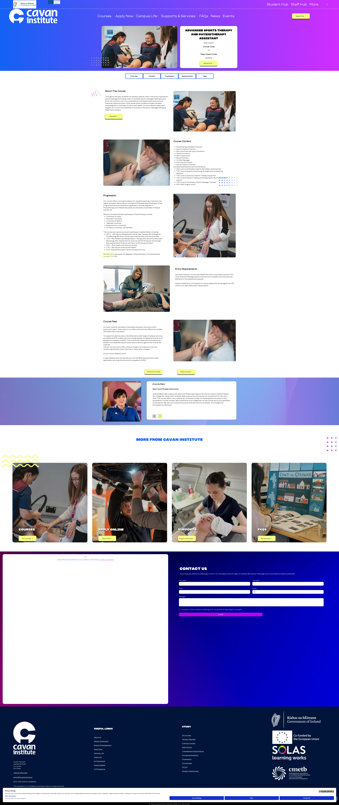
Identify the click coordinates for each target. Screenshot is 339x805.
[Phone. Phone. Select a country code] (255, 592)
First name (183, 580)
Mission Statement (101, 741)
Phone (254, 588)
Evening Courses (188, 743)
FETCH (185, 767)
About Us (97, 737)
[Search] (327, 4)
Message (182, 596)
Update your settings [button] (107, 560)
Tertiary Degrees (188, 739)
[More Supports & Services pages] (196, 16)
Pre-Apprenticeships (190, 755)
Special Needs (99, 765)
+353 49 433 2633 (20, 773)
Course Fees (187, 763)
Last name (256, 580)
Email (181, 588)
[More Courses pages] (112, 16)
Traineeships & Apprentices (193, 751)
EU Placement (99, 761)
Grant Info (98, 757)
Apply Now (98, 749)
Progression (186, 759)
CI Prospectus (99, 769)
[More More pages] (319, 4)
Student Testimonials (190, 771)
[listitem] (49, 502)
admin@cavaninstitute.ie (22, 777)
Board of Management (102, 745)
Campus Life (99, 753)
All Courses (186, 735)
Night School (187, 747)
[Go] (154, 416)
